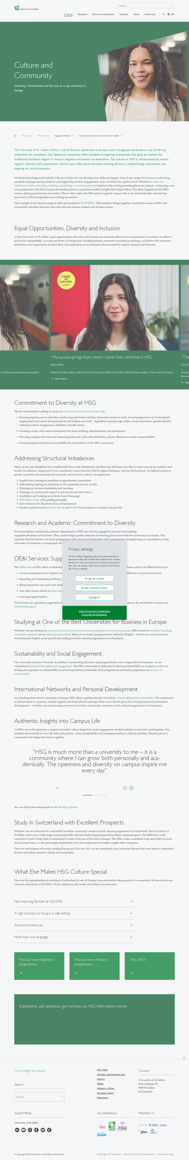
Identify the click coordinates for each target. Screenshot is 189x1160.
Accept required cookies (94, 587)
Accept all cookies (94, 578)
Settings (93, 597)
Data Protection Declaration (94, 611)
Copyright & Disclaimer (94, 614)
